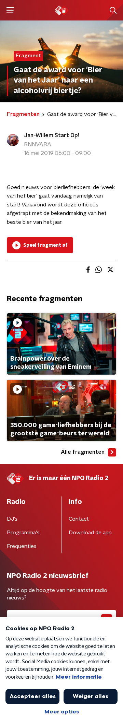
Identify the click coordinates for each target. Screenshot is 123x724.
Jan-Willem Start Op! (51, 135)
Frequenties (22, 546)
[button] (10, 10)
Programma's (23, 532)
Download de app (90, 532)
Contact (79, 519)
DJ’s (12, 519)
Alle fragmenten (83, 452)
